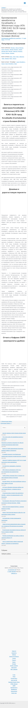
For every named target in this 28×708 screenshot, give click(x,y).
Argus (14, 676)
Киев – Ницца (12, 58)
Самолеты (14, 652)
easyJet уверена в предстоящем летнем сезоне (14, 433)
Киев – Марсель (20, 56)
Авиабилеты (14, 689)
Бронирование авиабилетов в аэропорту (11, 38)
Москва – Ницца (15, 47)
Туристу (14, 660)
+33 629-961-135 (12, 569)
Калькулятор (14, 691)
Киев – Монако (5, 58)
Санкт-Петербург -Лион (11, 63)
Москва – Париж (18, 49)
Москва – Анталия (9, 53)
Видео (14, 662)
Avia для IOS (14, 680)
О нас (14, 674)
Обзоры (14, 654)
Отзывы (14, 663)
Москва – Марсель (13, 51)
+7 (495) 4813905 (11, 571)
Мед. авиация (14, 669)
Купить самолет (14, 665)
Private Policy (14, 678)
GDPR (14, 685)
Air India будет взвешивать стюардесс (12, 466)
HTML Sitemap (14, 684)
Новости (14, 651)
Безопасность (14, 687)
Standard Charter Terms (14, 682)
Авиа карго (14, 667)
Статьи (14, 658)
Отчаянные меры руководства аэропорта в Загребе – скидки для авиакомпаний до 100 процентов (12, 495)
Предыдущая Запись (6, 421)
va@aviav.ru (14, 573)
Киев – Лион (13, 56)
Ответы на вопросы (14, 656)
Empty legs (14, 693)
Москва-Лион (5, 51)
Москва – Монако (9, 49)
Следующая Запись (6, 423)
